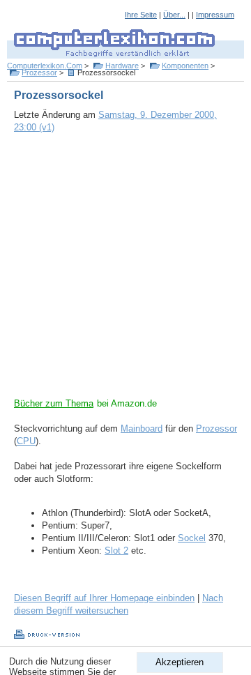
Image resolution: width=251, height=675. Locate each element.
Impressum (215, 14)
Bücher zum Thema (53, 403)
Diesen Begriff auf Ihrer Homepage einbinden (104, 598)
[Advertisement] (125, 271)
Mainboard (141, 428)
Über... (174, 14)
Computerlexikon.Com (44, 65)
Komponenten (185, 65)
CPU (26, 441)
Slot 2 (116, 550)
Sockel (192, 538)
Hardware (122, 65)
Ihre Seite (141, 14)
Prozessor (39, 72)
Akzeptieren (179, 662)
